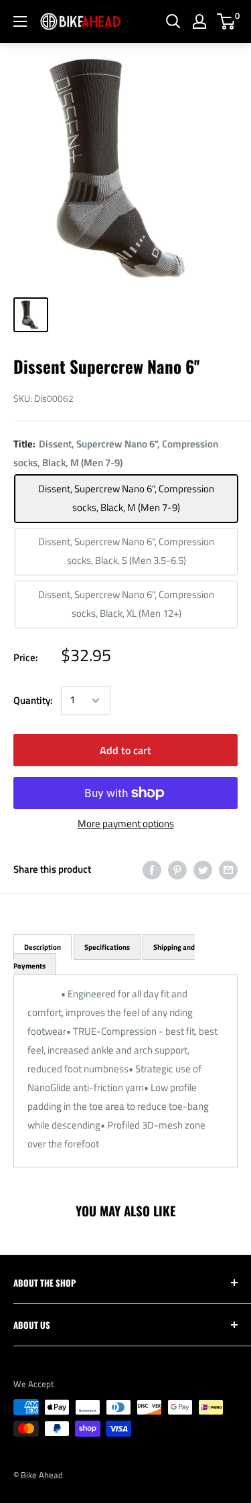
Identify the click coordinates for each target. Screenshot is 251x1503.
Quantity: (33, 700)
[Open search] (173, 21)
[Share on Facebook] (152, 869)
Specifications (107, 947)
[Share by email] (228, 869)
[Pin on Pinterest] (177, 869)
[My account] (199, 21)
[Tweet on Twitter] (202, 869)
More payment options (126, 823)
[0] (226, 21)
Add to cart (125, 750)
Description (42, 947)
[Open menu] (20, 21)
